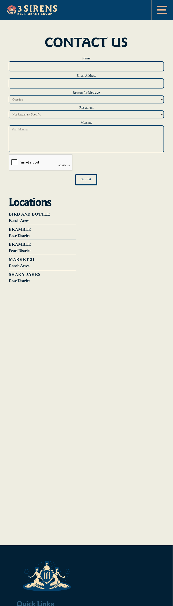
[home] (32, 9)
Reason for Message (86, 92)
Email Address (86, 75)
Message (86, 122)
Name (86, 58)
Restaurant (86, 107)
